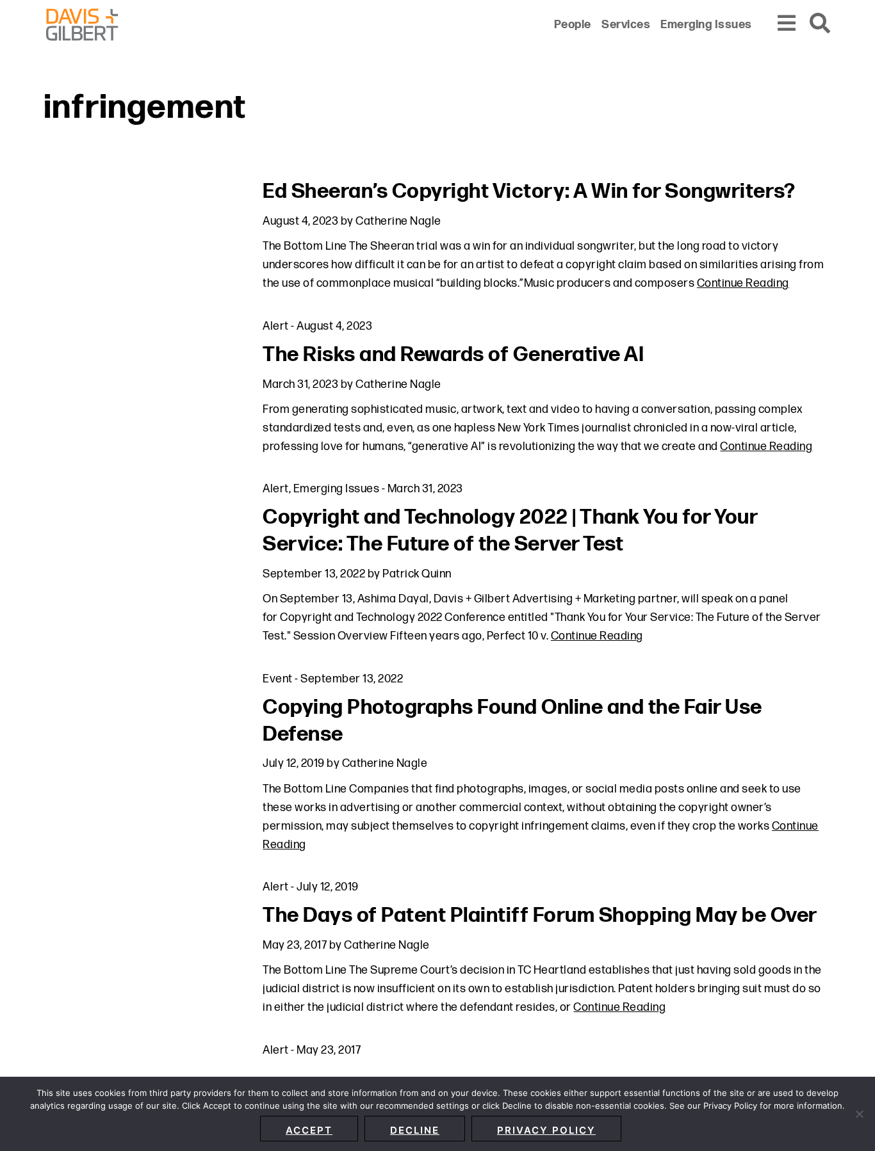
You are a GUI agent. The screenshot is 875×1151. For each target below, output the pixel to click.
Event (278, 679)
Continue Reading (743, 283)
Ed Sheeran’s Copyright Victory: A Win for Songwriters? (529, 191)
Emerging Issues (336, 488)
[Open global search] (820, 24)
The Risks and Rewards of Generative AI (453, 354)
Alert (276, 326)
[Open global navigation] (787, 24)
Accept (309, 1130)
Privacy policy (546, 1130)
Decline (414, 1130)
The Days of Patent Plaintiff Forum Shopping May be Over (540, 915)
